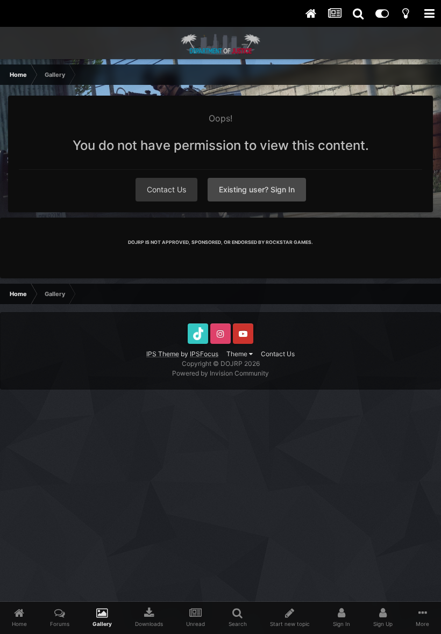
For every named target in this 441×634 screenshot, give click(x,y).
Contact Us (166, 189)
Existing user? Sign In (257, 189)
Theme (237, 354)
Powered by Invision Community (220, 373)
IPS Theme (162, 354)
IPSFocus (204, 354)
